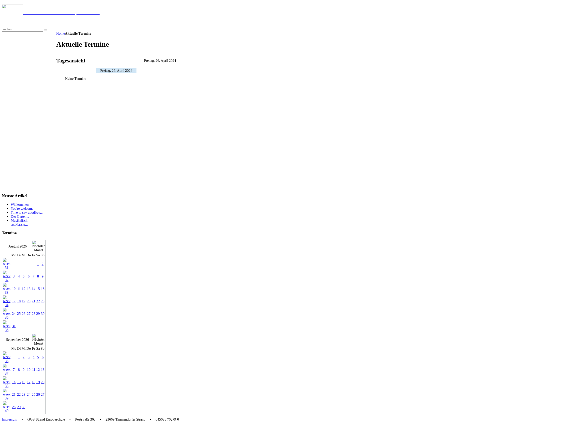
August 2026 (17, 246)
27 (28, 313)
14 (33, 289)
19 (23, 301)
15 (38, 289)
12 (23, 289)
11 (19, 289)
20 (28, 301)
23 (42, 301)
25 (19, 313)
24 (14, 313)
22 (38, 301)
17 (14, 301)
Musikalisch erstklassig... (19, 222)
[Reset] (45, 30)
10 (14, 289)
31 (14, 326)
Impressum (9, 419)
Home (60, 33)
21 (33, 301)
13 (28, 289)
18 (19, 301)
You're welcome (22, 208)
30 (42, 313)
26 (23, 313)
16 (42, 289)
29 (38, 313)
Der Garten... (20, 216)
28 (33, 313)
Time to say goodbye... (27, 212)
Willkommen (20, 204)
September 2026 (17, 339)
